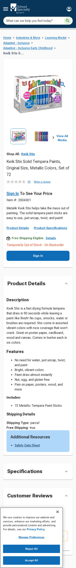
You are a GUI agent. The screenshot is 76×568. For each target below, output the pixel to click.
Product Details (17, 228)
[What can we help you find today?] (67, 20)
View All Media (62, 138)
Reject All (31, 548)
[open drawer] (6, 9)
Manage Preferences (31, 537)
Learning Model (55, 38)
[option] (18, 143)
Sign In (12, 193)
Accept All (31, 560)
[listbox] (29, 143)
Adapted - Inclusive (16, 43)
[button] (69, 9)
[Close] (57, 511)
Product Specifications (50, 228)
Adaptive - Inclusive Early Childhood (27, 48)
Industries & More (28, 38)
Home (7, 38)
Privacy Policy (36, 529)
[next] (53, 138)
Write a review (42, 181)
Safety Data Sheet (27, 445)
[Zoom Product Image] (63, 84)
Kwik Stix (28, 154)
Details (51, 238)
